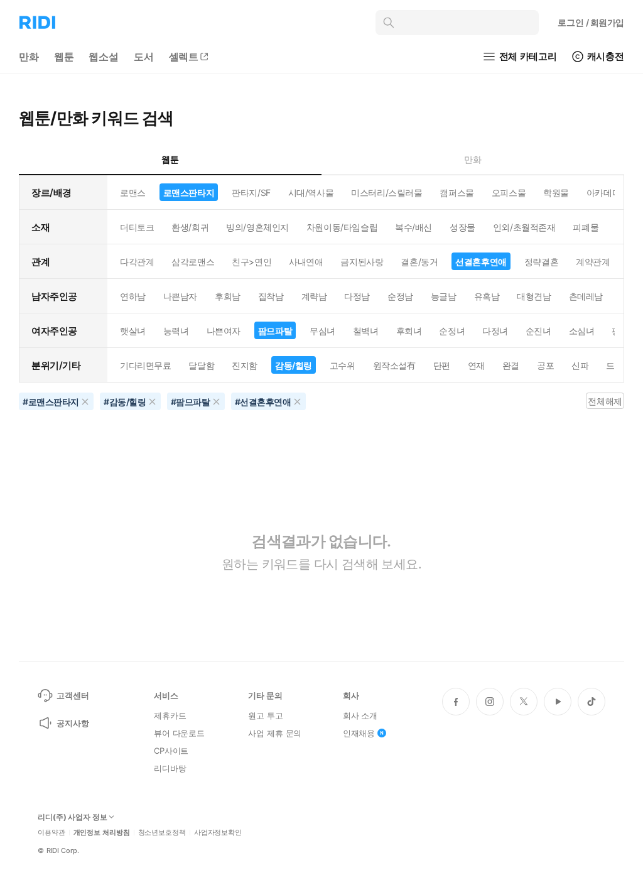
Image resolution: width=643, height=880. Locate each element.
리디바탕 (170, 768)
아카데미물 (607, 192)
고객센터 (73, 695)
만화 (29, 56)
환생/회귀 (189, 227)
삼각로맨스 (192, 261)
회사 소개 (360, 715)
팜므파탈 (275, 330)
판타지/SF (251, 192)
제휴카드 (170, 715)
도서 (144, 56)
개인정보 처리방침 (101, 832)
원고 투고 (265, 715)
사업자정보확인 (218, 832)
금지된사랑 (361, 261)
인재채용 (359, 733)
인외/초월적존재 (524, 227)
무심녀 (322, 330)
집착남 (271, 296)
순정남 (400, 296)
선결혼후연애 (480, 261)
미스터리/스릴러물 (386, 192)
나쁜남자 (180, 296)
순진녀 (538, 330)
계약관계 (593, 261)
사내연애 (306, 261)
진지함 (244, 365)
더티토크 (137, 227)
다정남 (357, 296)
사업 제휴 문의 (274, 733)
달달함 (201, 365)
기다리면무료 (145, 365)
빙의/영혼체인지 (257, 227)
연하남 (133, 296)
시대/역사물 (310, 192)
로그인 (591, 22)
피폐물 (585, 227)
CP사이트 (171, 751)
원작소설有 (394, 365)
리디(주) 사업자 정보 (72, 817)
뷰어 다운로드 (179, 733)
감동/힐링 (293, 365)
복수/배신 (413, 227)
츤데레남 (586, 296)
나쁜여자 (223, 330)
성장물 (462, 227)
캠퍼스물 (456, 192)
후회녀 (409, 330)
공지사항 (73, 723)
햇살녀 (133, 330)
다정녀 (495, 330)
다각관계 (137, 261)
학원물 (556, 192)
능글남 (444, 296)
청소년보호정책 (162, 832)
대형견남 (534, 296)
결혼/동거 (419, 261)
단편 (441, 365)
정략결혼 (541, 261)
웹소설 (104, 56)
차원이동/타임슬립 (341, 227)
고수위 (342, 365)
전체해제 (605, 401)
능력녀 (176, 330)
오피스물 (509, 192)
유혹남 (487, 296)
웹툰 (64, 56)
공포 (545, 365)
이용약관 (51, 832)
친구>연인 (251, 261)
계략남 (314, 296)
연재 (476, 365)
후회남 (227, 296)
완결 (510, 365)
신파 (579, 365)
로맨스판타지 (188, 192)
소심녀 (582, 330)
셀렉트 (184, 56)
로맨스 (133, 192)
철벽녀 (366, 330)
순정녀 (452, 330)
